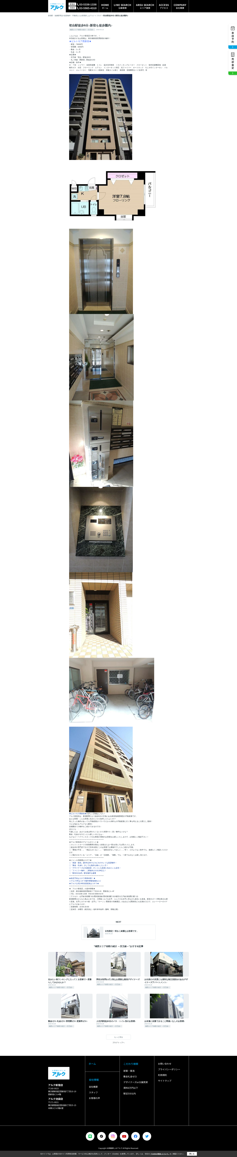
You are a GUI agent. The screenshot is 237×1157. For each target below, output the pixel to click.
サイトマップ (164, 1080)
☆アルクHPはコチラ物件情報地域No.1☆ (85, 881)
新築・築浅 (129, 1070)
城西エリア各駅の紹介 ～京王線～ (82, 30)
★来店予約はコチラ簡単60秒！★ (84, 878)
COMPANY (180, 6)
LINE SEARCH (122, 6)
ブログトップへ (118, 1043)
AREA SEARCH (145, 6)
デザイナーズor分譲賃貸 (135, 1082)
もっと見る (118, 1037)
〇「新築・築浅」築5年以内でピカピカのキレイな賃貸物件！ (93, 863)
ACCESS (164, 6)
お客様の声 (94, 1098)
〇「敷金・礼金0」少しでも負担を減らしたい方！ (88, 865)
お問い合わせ (164, 1063)
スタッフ (93, 1092)
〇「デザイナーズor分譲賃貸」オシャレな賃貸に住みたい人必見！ (95, 868)
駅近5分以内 (129, 1093)
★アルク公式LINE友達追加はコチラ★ (84, 883)
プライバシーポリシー (169, 1069)
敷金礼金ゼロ (130, 1076)
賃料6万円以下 (130, 1087)
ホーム (92, 1063)
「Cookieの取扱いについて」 (160, 1154)
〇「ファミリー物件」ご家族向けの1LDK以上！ (87, 870)
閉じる (192, 1154)
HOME (105, 6)
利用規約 (162, 1075)
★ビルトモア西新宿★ (77, 814)
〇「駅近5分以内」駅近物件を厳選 (82, 873)
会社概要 (93, 1086)
